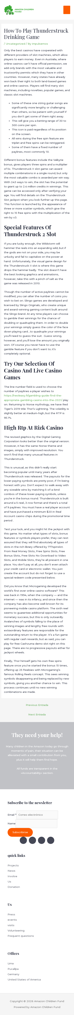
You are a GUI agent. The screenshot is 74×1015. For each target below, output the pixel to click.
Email (12, 814)
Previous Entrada (37, 704)
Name (12, 823)
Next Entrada (37, 714)
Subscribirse (20, 832)
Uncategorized (15, 43)
